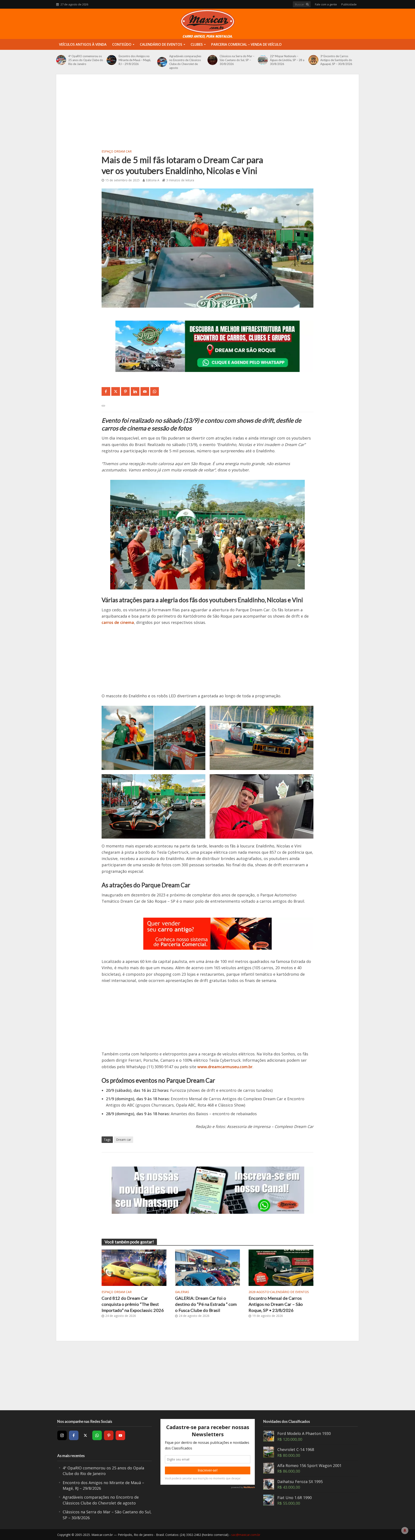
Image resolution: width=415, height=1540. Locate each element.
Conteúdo (121, 44)
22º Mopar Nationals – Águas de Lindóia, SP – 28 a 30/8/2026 (287, 60)
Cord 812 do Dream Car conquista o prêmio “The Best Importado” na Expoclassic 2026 (133, 1304)
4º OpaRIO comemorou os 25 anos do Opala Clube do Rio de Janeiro (85, 60)
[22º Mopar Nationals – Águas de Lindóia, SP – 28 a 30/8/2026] (263, 60)
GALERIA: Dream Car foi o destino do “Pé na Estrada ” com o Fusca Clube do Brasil (206, 1304)
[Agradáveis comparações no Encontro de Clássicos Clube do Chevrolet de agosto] (162, 62)
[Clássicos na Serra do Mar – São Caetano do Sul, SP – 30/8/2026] (212, 60)
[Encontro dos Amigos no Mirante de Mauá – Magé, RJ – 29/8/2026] (112, 60)
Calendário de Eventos (161, 44)
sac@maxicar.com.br (245, 1535)
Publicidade (349, 4)
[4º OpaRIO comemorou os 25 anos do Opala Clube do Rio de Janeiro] (61, 60)
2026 (252, 1292)
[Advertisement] (207, 115)
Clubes (197, 44)
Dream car (123, 1140)
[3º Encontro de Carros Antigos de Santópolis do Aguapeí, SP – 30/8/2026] (313, 60)
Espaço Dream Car (117, 151)
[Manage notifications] (404, 1530)
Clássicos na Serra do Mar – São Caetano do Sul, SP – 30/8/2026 (237, 60)
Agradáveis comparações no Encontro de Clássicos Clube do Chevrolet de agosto (185, 62)
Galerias (182, 1292)
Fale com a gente (326, 4)
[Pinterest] (108, 1435)
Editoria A (152, 180)
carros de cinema (118, 622)
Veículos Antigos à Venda (83, 44)
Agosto (263, 1292)
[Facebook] (73, 1435)
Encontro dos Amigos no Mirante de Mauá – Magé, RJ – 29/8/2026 (135, 60)
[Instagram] (62, 1435)
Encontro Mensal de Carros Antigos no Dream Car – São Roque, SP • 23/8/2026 (276, 1304)
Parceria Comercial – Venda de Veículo (246, 44)
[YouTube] (120, 1435)
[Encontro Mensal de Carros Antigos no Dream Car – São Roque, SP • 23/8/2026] (281, 1267)
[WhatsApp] (97, 1435)
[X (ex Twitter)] (85, 1435)
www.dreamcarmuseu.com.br (224, 1066)
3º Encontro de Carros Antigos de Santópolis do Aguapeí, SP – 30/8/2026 (336, 60)
